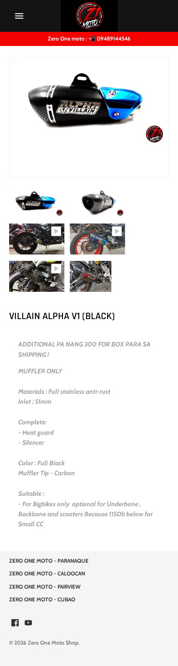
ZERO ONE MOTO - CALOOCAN (47, 573)
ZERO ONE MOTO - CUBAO (42, 599)
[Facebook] (15, 623)
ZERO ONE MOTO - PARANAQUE (49, 561)
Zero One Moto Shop (53, 643)
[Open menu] (19, 16)
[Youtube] (28, 623)
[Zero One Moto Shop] (89, 16)
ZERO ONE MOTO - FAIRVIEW (44, 587)
